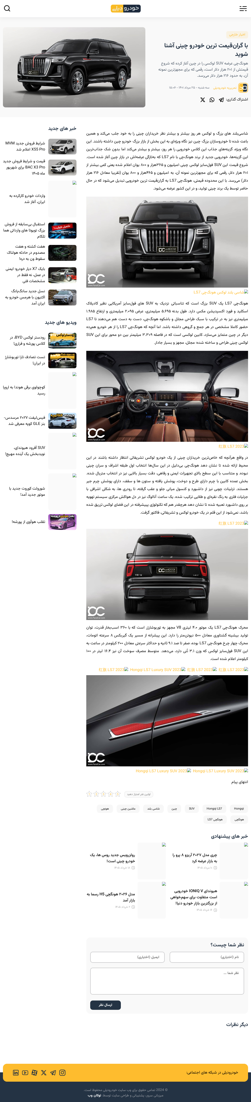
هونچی (105, 809)
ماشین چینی (128, 809)
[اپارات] (33, 1073)
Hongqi (239, 809)
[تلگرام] (221, 99)
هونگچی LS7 (215, 819)
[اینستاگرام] (60, 1073)
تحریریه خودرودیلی (225, 88)
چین (174, 809)
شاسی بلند (153, 809)
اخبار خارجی (237, 35)
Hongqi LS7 (214, 809)
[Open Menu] (243, 8)
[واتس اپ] (212, 99)
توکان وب (94, 1095)
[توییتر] (202, 99)
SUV (192, 809)
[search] (7, 8)
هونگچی (239, 819)
